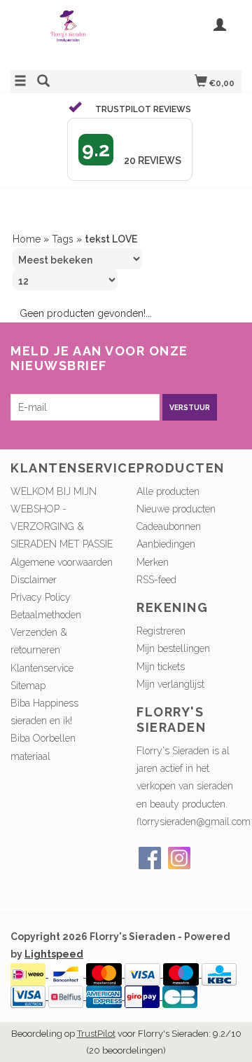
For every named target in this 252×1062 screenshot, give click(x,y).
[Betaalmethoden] (29, 973)
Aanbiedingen (165, 544)
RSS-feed (156, 579)
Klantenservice (42, 668)
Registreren (161, 630)
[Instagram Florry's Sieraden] (179, 858)
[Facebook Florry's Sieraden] (150, 858)
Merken (152, 562)
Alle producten (168, 491)
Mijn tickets (160, 666)
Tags (63, 239)
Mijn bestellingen (173, 648)
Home (27, 239)
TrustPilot (96, 1033)
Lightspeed (53, 954)
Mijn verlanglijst (170, 684)
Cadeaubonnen (168, 526)
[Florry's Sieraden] (68, 33)
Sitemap (28, 685)
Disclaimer (33, 579)
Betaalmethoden (45, 614)
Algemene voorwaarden (61, 562)
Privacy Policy (40, 597)
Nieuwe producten (176, 509)
